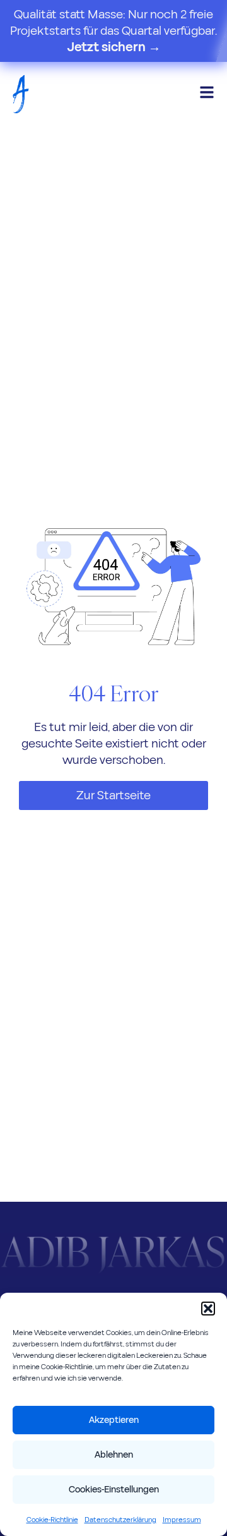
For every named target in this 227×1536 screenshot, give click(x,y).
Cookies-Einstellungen (114, 1489)
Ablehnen (114, 1454)
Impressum (182, 1520)
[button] (208, 1308)
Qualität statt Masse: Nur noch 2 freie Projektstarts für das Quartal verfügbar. (113, 31)
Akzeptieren (114, 1420)
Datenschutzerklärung (120, 1520)
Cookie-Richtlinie (52, 1520)
